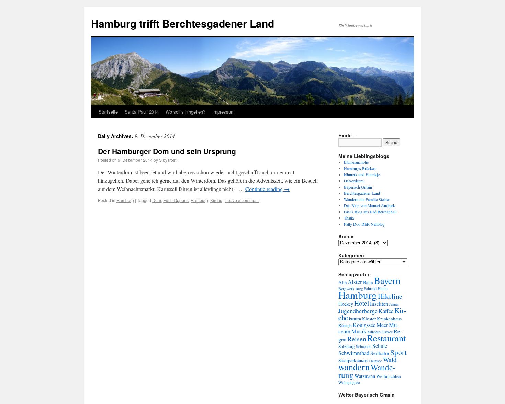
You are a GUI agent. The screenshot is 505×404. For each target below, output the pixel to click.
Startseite (108, 111)
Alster (355, 282)
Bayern (387, 280)
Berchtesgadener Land (362, 193)
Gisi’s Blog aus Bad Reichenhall (370, 211)
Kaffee (386, 311)
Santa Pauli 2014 (142, 111)
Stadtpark (347, 360)
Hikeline (390, 296)
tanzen (362, 360)
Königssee (364, 325)
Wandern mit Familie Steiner (367, 199)
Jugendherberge (358, 311)
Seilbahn (379, 353)
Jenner (394, 304)
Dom (156, 200)
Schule (379, 346)
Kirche (216, 200)
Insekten (379, 303)
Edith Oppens (176, 200)
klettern (355, 318)
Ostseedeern (354, 180)
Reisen (356, 338)
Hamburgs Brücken (360, 168)
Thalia (349, 218)
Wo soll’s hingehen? (185, 111)
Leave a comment (242, 200)
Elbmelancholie (356, 162)
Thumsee (375, 360)
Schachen (363, 346)
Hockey (345, 303)
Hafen (383, 288)
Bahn (368, 282)
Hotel (361, 303)
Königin (345, 325)
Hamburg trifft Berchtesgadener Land (182, 23)
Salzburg (346, 346)
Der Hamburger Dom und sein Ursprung (167, 151)
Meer (382, 325)
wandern (354, 367)
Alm (342, 282)
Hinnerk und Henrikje (362, 174)
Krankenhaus (389, 319)
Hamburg (125, 200)
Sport (398, 352)
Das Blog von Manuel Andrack (369, 205)
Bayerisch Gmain (358, 187)
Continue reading (267, 188)
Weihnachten (388, 376)
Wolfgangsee (349, 382)
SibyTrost (167, 160)
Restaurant (386, 338)
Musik (358, 331)
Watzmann (365, 376)
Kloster (369, 319)
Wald (390, 359)
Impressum (223, 111)
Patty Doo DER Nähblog (364, 224)
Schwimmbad (353, 353)
